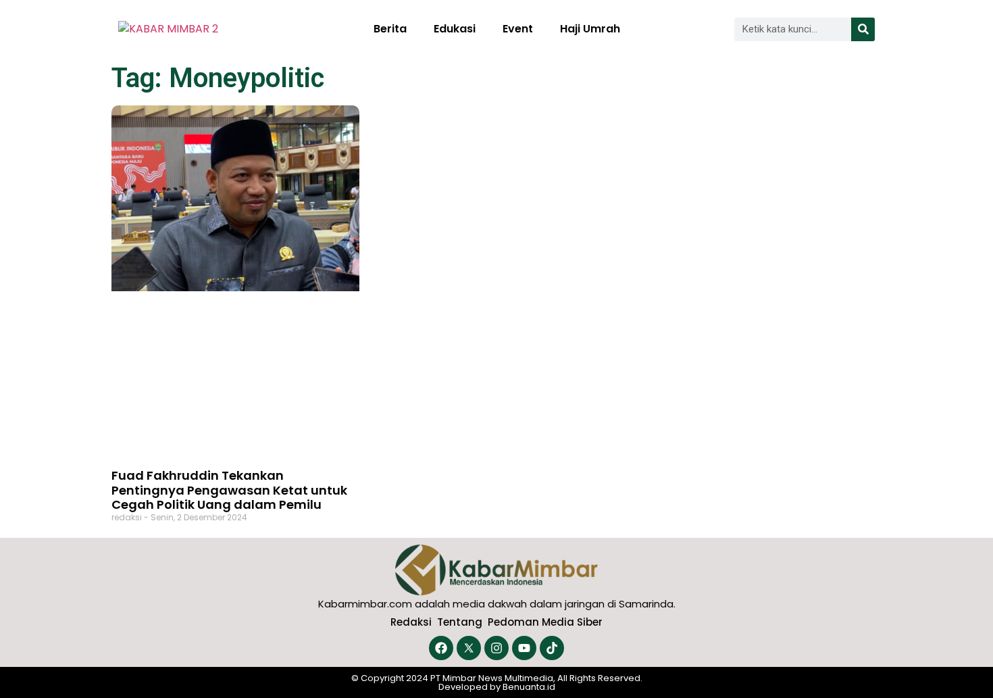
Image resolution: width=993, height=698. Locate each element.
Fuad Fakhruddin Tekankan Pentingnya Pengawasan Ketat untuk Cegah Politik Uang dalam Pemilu (229, 490)
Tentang (459, 622)
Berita (390, 28)
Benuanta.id (529, 686)
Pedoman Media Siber (545, 622)
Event (518, 28)
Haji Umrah (590, 28)
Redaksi (411, 622)
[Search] (863, 29)
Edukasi (455, 28)
